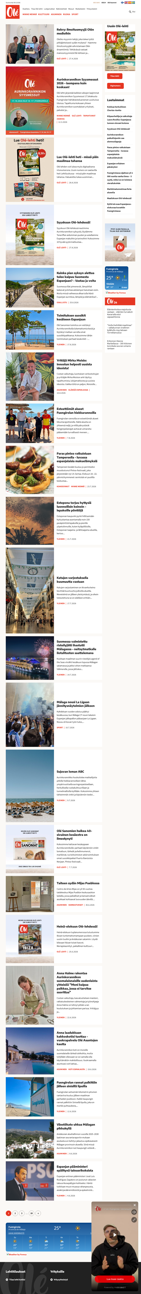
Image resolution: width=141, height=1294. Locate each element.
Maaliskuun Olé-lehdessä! (119, 198)
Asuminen (56, 14)
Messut (71, 9)
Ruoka (66, 14)
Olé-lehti (96, 2)
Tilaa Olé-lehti (37, 9)
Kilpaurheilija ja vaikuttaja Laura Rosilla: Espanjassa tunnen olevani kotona (119, 120)
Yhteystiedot (92, 9)
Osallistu (26, 9)
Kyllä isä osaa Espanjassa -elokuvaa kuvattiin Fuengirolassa (119, 208)
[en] (126, 2)
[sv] (133, 2)
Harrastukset (75, 904)
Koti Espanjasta (76, 1069)
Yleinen (61, 344)
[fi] (122, 2)
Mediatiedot (80, 9)
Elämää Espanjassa (78, 389)
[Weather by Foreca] (16, 1254)
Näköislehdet (61, 9)
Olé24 (103, 2)
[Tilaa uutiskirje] (120, 242)
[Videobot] (114, 1246)
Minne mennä (30, 14)
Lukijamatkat (49, 9)
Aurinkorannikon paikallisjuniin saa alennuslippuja (115, 138)
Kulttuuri (43, 14)
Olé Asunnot (112, 2)
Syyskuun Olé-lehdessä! (118, 128)
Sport (75, 14)
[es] (130, 2)
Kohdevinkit (63, 486)
